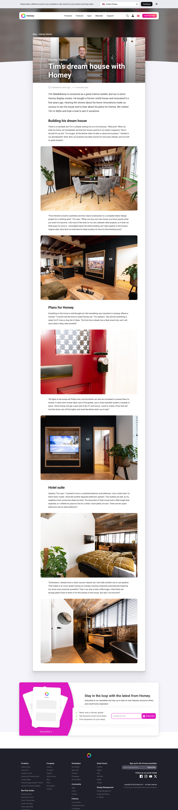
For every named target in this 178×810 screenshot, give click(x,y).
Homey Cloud (25, 767)
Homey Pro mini (26, 773)
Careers (49, 767)
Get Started (75, 767)
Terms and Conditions (149, 787)
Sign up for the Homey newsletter (143, 763)
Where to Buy (51, 776)
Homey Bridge (26, 779)
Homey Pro (25, 770)
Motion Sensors (26, 794)
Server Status (76, 779)
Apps (89, 16)
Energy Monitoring (103, 794)
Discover (99, 16)
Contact (49, 789)
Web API (75, 773)
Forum (74, 791)
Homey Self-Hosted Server (30, 776)
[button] (119, 4)
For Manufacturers (78, 805)
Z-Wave (99, 767)
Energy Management (104, 791)
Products (68, 16)
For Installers (76, 802)
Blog (35, 34)
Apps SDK (75, 770)
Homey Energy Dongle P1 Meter (32, 783)
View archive (45, 732)
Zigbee (99, 770)
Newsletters (51, 786)
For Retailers (76, 809)
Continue (147, 4)
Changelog (75, 776)
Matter (99, 779)
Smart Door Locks (27, 797)
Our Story (50, 770)
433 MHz (100, 776)
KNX (98, 773)
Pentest (74, 794)
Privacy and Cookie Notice (132, 787)
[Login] (133, 16)
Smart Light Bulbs (27, 807)
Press (49, 783)
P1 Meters (100, 797)
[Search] (127, 16)
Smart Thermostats (28, 800)
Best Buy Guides (27, 790)
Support (110, 16)
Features (79, 16)
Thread (99, 783)
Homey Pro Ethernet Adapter (30, 786)
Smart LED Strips (27, 803)
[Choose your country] (138, 16)
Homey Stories (45, 34)
